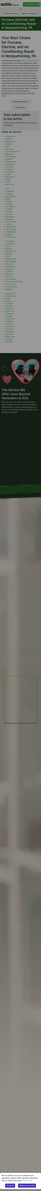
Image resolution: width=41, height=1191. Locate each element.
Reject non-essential (27, 1186)
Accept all (10, 1186)
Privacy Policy (27, 1181)
